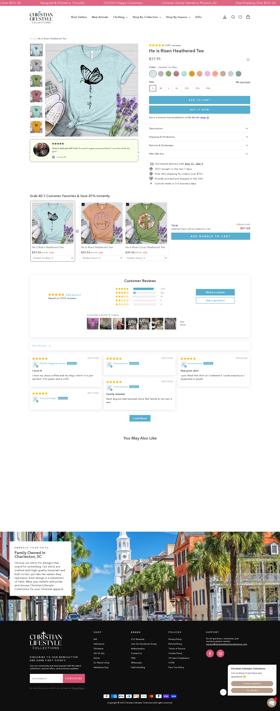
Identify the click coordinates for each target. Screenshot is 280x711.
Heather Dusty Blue (238, 73)
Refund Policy (175, 644)
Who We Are (156, 153)
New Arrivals (100, 17)
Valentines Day (101, 667)
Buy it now (199, 109)
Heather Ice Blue (153, 73)
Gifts (198, 17)
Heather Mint (184, 73)
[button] (157, 45)
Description (156, 128)
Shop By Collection (146, 17)
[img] (39, 358)
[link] (53, 223)
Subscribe (73, 678)
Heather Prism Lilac (207, 73)
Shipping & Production (162, 136)
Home (33, 38)
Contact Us (136, 653)
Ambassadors (138, 648)
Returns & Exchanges (161, 145)
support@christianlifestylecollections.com (226, 644)
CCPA (171, 662)
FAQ (133, 658)
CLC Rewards (137, 639)
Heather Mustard (192, 73)
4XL (208, 88)
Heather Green (168, 73)
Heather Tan (223, 73)
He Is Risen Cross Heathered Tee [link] (145, 247)
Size (199, 81)
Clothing (119, 17)
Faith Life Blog (138, 667)
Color (163, 67)
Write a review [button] (215, 292)
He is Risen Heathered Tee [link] (48, 247)
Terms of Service (177, 648)
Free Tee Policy (176, 667)
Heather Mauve (176, 73)
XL (177, 88)
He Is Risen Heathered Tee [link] (97, 247)
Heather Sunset (215, 73)
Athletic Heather (161, 73)
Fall (95, 639)
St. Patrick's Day (101, 662)
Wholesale (136, 662)
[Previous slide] (29, 152)
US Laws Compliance (179, 658)
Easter (97, 658)
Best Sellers (79, 17)
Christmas (98, 648)
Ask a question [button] (215, 300)
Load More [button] (140, 418)
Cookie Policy (175, 653)
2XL (187, 88)
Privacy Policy (78, 688)
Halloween (99, 644)
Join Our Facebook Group (144, 644)
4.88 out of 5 (73, 294)
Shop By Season (177, 17)
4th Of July (99, 653)
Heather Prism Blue (231, 73)
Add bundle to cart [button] (211, 236)
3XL (197, 88)
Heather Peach (199, 73)
